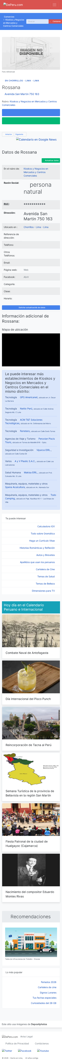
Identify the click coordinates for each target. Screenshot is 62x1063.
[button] (31, 112)
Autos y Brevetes (45, 555)
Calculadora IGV (46, 526)
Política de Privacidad (17, 1043)
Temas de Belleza (45, 583)
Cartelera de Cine (45, 569)
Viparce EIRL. (44, 450)
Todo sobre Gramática (43, 533)
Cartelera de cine (47, 987)
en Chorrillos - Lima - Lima (22, 80)
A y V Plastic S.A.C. (25, 461)
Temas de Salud (46, 576)
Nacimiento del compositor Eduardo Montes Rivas (30, 894)
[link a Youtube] (43, 1050)
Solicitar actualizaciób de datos (31, 307)
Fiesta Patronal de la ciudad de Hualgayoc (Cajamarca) (27, 844)
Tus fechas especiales (44, 997)
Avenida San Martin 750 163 (22, 94)
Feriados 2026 (48, 982)
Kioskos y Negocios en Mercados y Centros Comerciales (13, 22)
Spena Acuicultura (15, 487)
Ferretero (25, 431)
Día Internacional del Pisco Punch (28, 699)
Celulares (56, 21)
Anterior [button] (8, 134)
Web (26, 269)
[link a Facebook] (24, 1050)
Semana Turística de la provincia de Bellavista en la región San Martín (30, 793)
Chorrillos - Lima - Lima (36, 227)
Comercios (9, 16)
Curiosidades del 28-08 (43, 1003)
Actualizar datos (51, 160)
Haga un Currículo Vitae (42, 540)
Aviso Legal (26, 1036)
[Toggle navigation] (54, 5)
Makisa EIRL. (31, 472)
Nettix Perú (26, 408)
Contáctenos (42, 1043)
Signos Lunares (48, 992)
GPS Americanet (29, 397)
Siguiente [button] (19, 134)
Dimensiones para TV (43, 590)
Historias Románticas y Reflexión (37, 547)
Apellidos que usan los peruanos (37, 562)
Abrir (26, 277)
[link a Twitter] (7, 1050)
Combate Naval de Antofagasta (27, 653)
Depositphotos (39, 1024)
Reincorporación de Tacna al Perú (28, 745)
